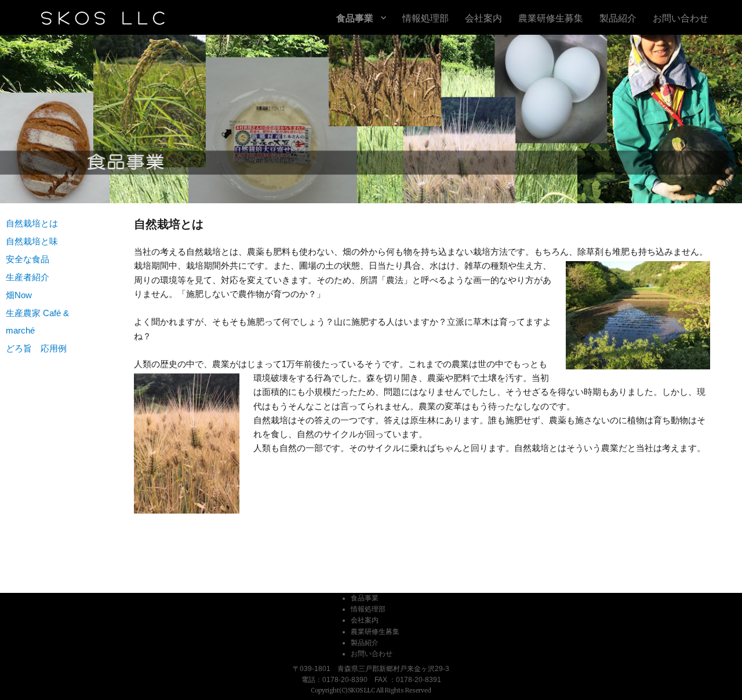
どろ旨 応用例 (36, 348)
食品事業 (354, 17)
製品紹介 (617, 17)
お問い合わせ (680, 17)
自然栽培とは (32, 223)
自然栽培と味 (32, 241)
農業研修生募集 (550, 17)
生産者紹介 (27, 277)
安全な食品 (27, 259)
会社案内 (483, 17)
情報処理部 (425, 17)
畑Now (19, 295)
